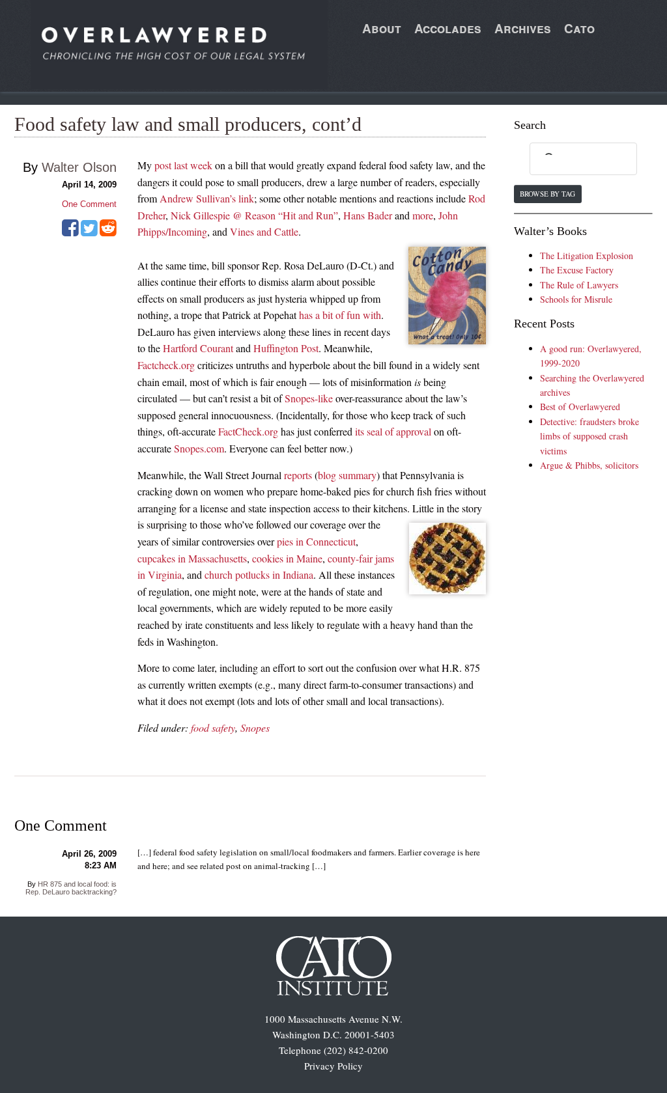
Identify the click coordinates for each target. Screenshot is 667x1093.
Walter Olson (79, 167)
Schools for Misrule (576, 299)
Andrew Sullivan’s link (207, 198)
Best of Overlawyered (580, 406)
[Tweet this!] (89, 232)
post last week (183, 165)
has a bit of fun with (340, 315)
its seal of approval (393, 431)
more (422, 215)
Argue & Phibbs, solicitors (589, 465)
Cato (579, 28)
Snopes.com (199, 448)
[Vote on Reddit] (108, 232)
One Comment (89, 204)
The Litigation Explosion (586, 255)
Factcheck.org (166, 365)
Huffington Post (286, 348)
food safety (213, 727)
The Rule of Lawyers (579, 285)
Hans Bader (367, 215)
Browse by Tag (547, 194)
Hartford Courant (198, 348)
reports (298, 475)
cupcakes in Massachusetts (192, 558)
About (381, 28)
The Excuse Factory (577, 270)
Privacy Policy (333, 1065)
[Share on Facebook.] (70, 232)
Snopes (255, 727)
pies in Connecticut (316, 541)
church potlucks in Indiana (259, 574)
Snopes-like (309, 398)
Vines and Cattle (264, 231)
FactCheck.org (248, 431)
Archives (522, 28)
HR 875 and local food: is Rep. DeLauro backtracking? (71, 888)
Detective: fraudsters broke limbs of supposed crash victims (589, 436)
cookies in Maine (287, 558)
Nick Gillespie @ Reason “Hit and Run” (254, 215)
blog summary (347, 475)
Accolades (447, 28)
